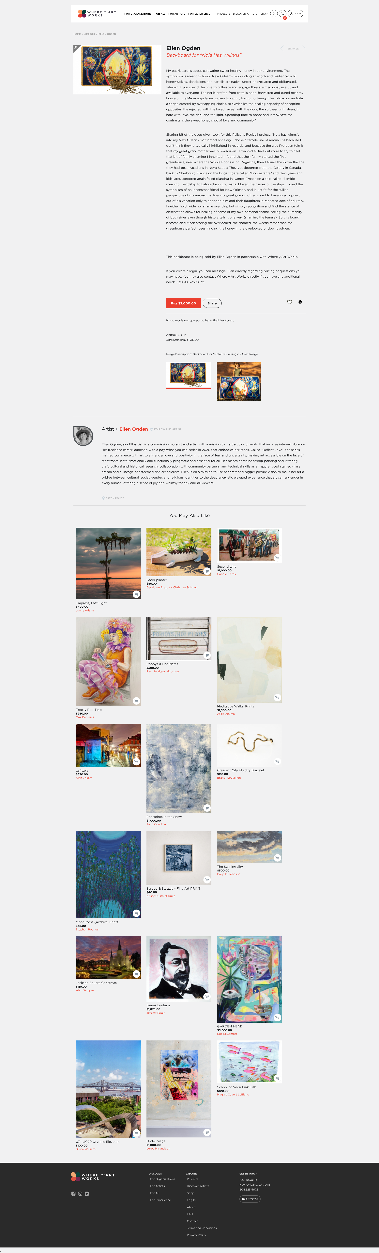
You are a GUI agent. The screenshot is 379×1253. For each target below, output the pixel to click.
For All (160, 13)
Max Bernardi (85, 717)
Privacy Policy (196, 1235)
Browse (293, 48)
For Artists (176, 13)
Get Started (250, 1199)
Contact (192, 1221)
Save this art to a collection (300, 302)
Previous (282, 48)
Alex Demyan (85, 990)
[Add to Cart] (136, 594)
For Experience (199, 13)
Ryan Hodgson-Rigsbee (162, 671)
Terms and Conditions (202, 1228)
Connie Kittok (226, 574)
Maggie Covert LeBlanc (233, 1094)
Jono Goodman (157, 824)
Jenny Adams (85, 610)
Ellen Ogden (183, 48)
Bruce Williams (86, 1149)
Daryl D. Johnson (228, 874)
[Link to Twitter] (86, 1193)
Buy (174, 303)
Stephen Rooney (87, 929)
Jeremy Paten (155, 1012)
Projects (224, 13)
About (191, 1207)
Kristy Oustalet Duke (160, 896)
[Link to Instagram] (80, 1193)
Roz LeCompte (227, 1034)
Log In (297, 13)
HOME (77, 33)
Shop (264, 13)
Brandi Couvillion (229, 777)
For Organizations (137, 13)
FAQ (190, 1214)
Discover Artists (245, 13)
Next (303, 48)
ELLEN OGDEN (107, 33)
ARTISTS (89, 33)
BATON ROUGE (115, 498)
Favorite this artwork (289, 302)
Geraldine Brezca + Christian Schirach (172, 587)
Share (212, 303)
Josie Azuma (226, 714)
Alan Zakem (84, 778)
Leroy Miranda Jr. (158, 1148)
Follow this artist (167, 429)
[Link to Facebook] (73, 1193)
